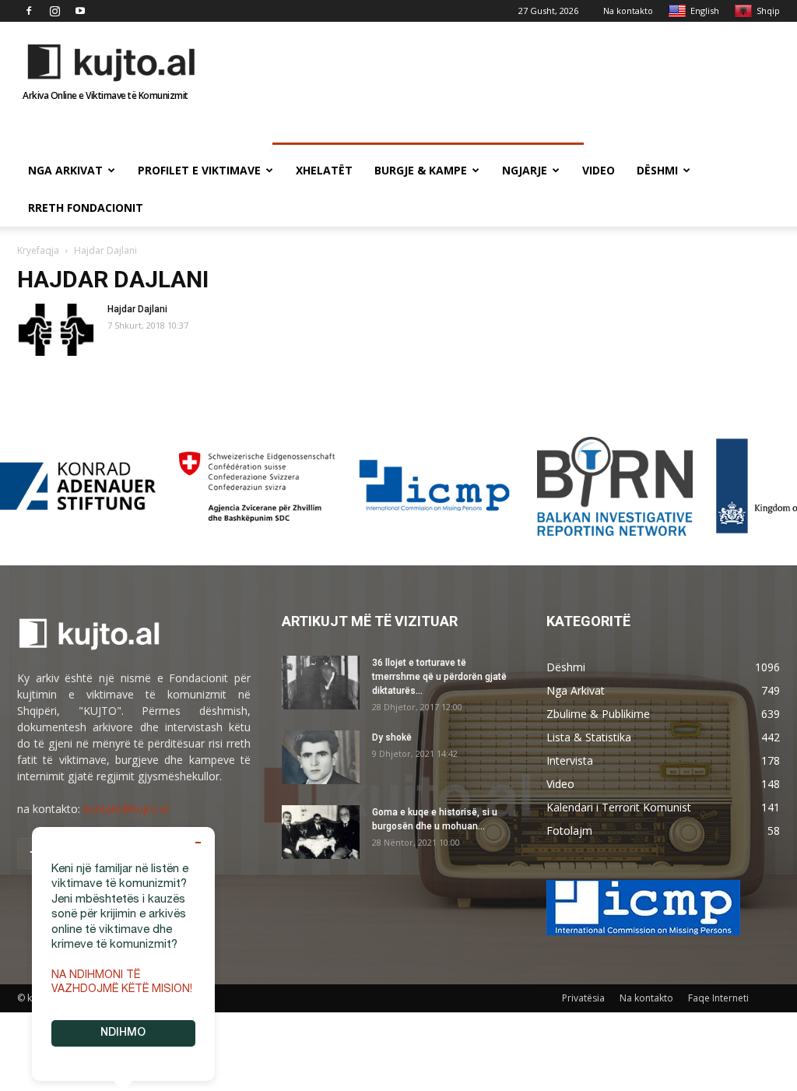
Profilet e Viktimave (199, 170)
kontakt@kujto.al (125, 808)
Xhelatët (324, 170)
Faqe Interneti (718, 998)
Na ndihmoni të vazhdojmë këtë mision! (121, 982)
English (704, 10)
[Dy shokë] (321, 757)
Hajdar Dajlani (137, 309)
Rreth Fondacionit (85, 207)
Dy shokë (392, 737)
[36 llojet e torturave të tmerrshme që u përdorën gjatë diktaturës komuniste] (321, 682)
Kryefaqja (38, 250)
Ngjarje (524, 170)
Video (598, 170)
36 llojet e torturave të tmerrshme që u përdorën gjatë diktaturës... (439, 676)
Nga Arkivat (65, 170)
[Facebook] (28, 11)
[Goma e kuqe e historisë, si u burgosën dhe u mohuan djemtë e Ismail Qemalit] (321, 832)
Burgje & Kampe (420, 170)
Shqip (768, 10)
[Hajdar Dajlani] (56, 329)
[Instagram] (54, 11)
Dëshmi (657, 170)
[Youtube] (80, 11)
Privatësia (583, 998)
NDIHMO (123, 1033)
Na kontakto (628, 10)
